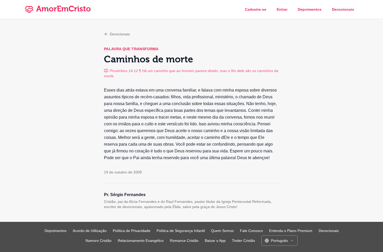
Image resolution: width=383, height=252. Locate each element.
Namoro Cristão (98, 240)
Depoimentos (310, 9)
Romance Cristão (184, 240)
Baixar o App (215, 240)
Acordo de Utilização (90, 231)
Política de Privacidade (131, 231)
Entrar (282, 9)
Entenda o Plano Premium (290, 231)
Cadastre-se (255, 9)
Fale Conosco (251, 231)
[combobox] (279, 240)
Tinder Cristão (243, 240)
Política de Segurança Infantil (181, 231)
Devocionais (343, 9)
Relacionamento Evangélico (141, 240)
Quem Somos (222, 231)
